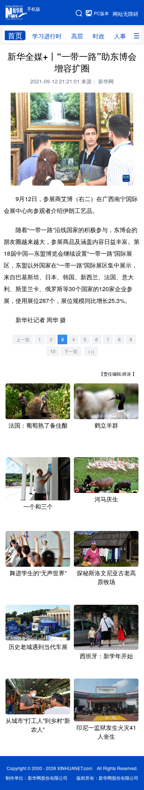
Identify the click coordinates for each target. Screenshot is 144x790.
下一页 (71, 351)
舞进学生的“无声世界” (38, 573)
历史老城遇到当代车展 (38, 646)
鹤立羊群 (106, 425)
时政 (98, 36)
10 (52, 351)
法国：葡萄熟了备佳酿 (38, 425)
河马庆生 (106, 499)
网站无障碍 (125, 13)
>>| (91, 351)
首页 (15, 35)
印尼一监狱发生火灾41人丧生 (106, 732)
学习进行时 (47, 36)
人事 (120, 36)
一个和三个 (38, 506)
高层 (77, 36)
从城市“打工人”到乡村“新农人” (38, 725)
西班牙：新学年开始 (106, 656)
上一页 (23, 339)
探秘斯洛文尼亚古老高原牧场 (106, 577)
